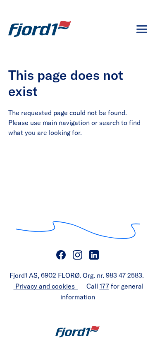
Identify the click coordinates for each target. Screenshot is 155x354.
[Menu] (141, 29)
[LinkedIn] (94, 255)
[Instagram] (78, 255)
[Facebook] (61, 255)
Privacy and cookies (46, 286)
